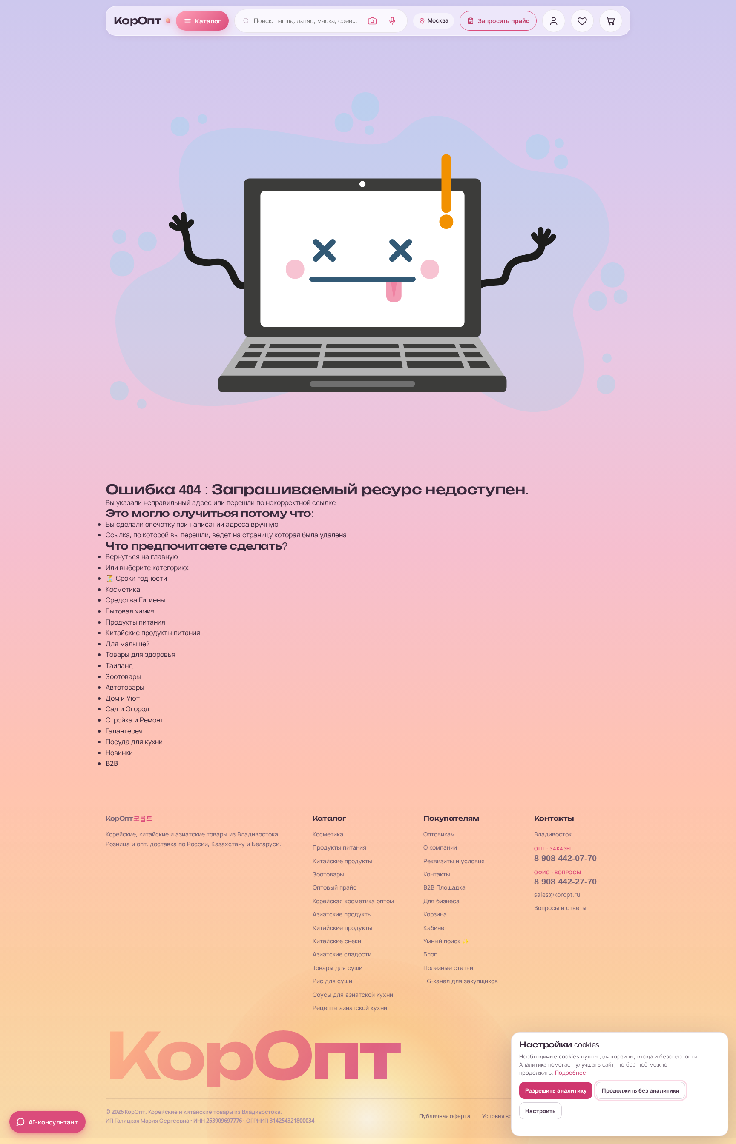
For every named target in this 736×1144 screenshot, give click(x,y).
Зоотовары (123, 676)
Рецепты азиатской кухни (350, 1008)
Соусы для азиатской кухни (353, 994)
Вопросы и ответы (560, 908)
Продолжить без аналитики (640, 1090)
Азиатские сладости (342, 954)
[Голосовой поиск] (392, 21)
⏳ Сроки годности (136, 578)
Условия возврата (506, 1116)
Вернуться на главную (142, 556)
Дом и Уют (123, 698)
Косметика (123, 589)
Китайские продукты (342, 861)
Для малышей (128, 643)
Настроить (540, 1110)
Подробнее (570, 1072)
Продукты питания (135, 622)
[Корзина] (610, 20)
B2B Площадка (444, 887)
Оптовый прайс (334, 887)
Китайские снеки (337, 941)
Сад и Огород (128, 708)
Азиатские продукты (342, 914)
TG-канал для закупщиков (460, 981)
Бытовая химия (130, 611)
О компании (440, 847)
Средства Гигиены (135, 600)
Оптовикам (439, 834)
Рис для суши (332, 981)
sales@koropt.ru (557, 894)
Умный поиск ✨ (446, 941)
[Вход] (553, 20)
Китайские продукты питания (153, 632)
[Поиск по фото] (372, 21)
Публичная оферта (444, 1116)
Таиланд (119, 665)
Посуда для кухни (134, 741)
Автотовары (125, 687)
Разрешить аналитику (555, 1090)
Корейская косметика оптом (353, 901)
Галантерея (124, 731)
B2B (112, 763)
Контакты (436, 874)
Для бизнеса (441, 901)
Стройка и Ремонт (135, 720)
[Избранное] (582, 20)
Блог (430, 954)
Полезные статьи (448, 968)
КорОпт (137, 20)
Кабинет (435, 928)
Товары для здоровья (140, 654)
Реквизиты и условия (454, 861)
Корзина (435, 914)
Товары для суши (337, 968)
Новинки (119, 752)
